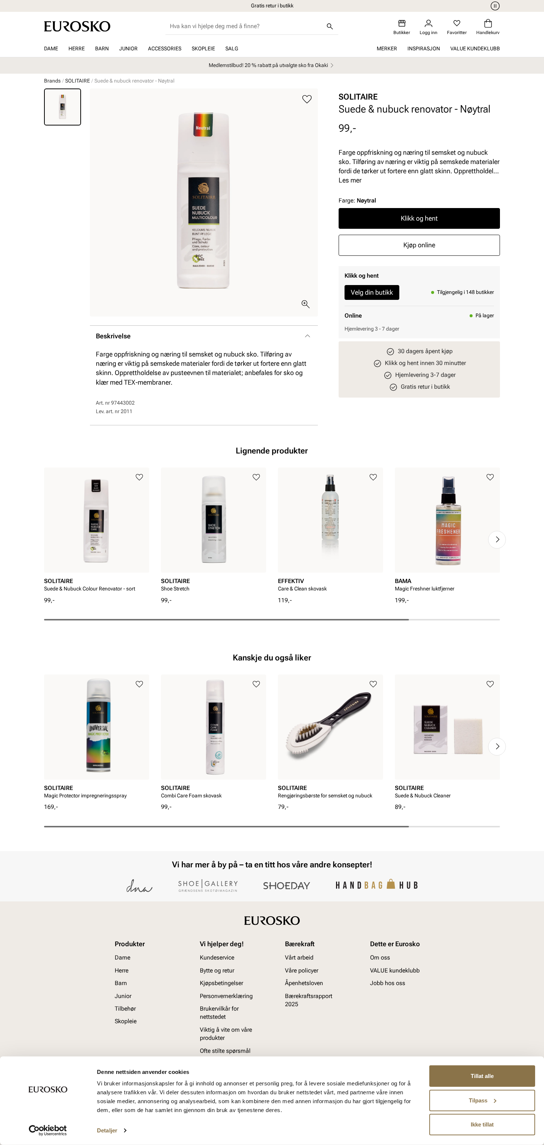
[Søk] (330, 26)
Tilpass (478, 1100)
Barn (102, 48)
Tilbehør (125, 1008)
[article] (96, 532)
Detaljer (107, 1130)
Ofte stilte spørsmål (225, 1050)
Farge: (357, 200)
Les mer (350, 180)
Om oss (380, 957)
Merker (387, 48)
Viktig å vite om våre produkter (226, 1033)
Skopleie (203, 48)
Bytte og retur (217, 970)
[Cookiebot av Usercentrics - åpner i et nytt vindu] (48, 1130)
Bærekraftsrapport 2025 (308, 999)
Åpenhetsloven (304, 983)
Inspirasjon (423, 48)
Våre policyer (301, 970)
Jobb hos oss (387, 983)
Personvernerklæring (226, 995)
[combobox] (246, 26)
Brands (52, 81)
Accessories (164, 48)
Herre (76, 48)
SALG (231, 48)
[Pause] (494, 6)
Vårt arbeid (299, 957)
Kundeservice (217, 957)
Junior (128, 48)
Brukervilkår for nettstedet (219, 1012)
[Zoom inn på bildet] (305, 304)
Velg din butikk (372, 292)
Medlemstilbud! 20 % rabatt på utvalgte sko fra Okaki (268, 65)
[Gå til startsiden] (77, 26)
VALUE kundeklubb (475, 48)
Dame (51, 48)
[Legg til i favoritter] (307, 99)
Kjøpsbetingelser (221, 983)
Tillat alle (482, 1076)
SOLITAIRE (77, 81)
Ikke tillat (482, 1124)
